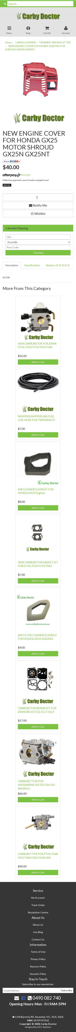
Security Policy (38, 973)
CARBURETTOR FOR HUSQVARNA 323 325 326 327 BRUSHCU (36, 784)
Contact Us (38, 939)
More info (25, 175)
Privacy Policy (38, 959)
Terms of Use (38, 951)
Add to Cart (38, 361)
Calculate (38, 252)
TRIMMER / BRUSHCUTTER (55, 42)
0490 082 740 (46, 998)
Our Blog (38, 932)
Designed (29, 1027)
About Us (38, 924)
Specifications (32, 265)
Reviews (51, 265)
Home (8, 42)
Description (11, 265)
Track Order (38, 905)
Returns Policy (38, 966)
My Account (38, 897)
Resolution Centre (38, 912)
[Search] (5, 3)
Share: (7, 161)
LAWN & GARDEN (26, 42)
